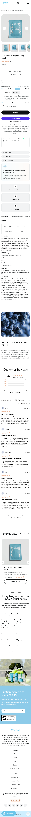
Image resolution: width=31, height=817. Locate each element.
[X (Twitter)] (13, 805)
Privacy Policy (15, 777)
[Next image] (26, 28)
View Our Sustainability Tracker (12, 711)
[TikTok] (17, 805)
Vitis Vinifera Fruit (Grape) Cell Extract (11, 255)
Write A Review (14, 392)
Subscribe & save (12, 89)
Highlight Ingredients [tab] (17, 216)
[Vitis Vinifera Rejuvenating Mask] (15, 552)
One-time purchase (9, 103)
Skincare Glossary (15, 768)
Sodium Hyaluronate (6, 257)
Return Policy (15, 781)
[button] (18, 3)
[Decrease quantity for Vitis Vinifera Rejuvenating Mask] (3, 81)
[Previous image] (4, 28)
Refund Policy (15, 784)
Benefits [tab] (27, 216)
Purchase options (5, 86)
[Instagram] (5, 805)
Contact (15, 765)
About (15, 761)
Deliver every (7, 92)
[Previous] (2, 562)
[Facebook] (9, 805)
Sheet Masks (10, 10)
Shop (15, 757)
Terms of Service (15, 788)
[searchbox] (8, 400)
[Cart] (21, 3)
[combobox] (23, 403)
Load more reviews (15, 517)
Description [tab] (4, 216)
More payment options (15, 121)
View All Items (23, 533)
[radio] (2, 88)
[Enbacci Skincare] (6, 3)
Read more (24, 423)
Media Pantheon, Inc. (16, 814)
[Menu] (28, 3)
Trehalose (4, 263)
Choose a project (15, 144)
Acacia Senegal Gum (6, 265)
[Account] (24, 3)
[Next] (28, 562)
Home (3, 10)
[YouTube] (25, 805)
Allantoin (3, 260)
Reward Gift (14, 800)
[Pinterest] (21, 805)
